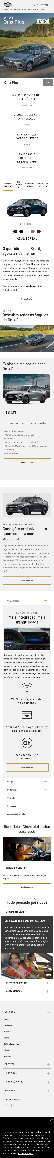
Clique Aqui (25, 1153)
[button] (27, 912)
